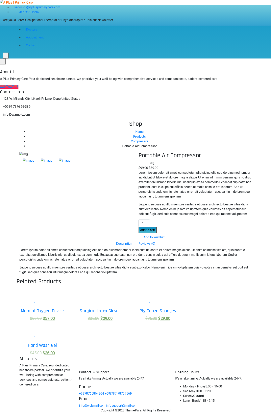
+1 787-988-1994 (26, 12)
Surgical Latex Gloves (100, 311)
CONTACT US (9, 87)
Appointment (35, 37)
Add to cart (147, 230)
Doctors (31, 29)
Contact (31, 45)
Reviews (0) (146, 243)
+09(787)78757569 (118, 393)
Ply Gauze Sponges (157, 311)
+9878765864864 (92, 393)
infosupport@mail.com (121, 405)
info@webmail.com (92, 405)
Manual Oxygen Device (42, 311)
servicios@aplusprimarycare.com (37, 7)
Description (124, 243)
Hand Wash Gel (42, 345)
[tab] (28, 161)
